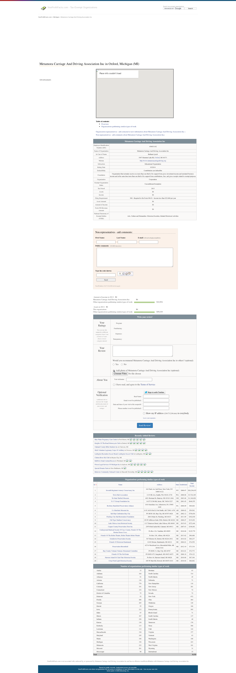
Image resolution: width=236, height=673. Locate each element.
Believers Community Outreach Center (107, 472)
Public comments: (108, 245)
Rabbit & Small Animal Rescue (105, 461)
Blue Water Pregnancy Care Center (106, 439)
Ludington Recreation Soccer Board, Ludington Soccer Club (114, 454)
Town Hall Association (120, 495)
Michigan (56, 17)
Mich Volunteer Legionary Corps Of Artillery (109, 450)
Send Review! (145, 425)
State (177, 484)
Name (120, 484)
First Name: (100, 237)
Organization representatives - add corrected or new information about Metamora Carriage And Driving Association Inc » (141, 131)
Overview (105, 124)
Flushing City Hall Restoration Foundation (120, 517)
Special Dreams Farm (102, 468)
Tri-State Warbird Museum (120, 498)
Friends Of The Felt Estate (120, 554)
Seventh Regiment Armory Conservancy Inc (120, 490)
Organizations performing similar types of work (118, 126)
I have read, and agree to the (135, 384)
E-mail (149, 237)
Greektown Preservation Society (120, 539)
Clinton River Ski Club (102, 457)
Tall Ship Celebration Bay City (120, 513)
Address (159, 484)
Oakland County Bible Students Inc (106, 447)
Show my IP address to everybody (167, 413)
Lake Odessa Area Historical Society (120, 523)
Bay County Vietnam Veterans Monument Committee (120, 551)
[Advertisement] (118, 39)
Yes (117, 364)
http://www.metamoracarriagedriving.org (153, 161)
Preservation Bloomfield (120, 546)
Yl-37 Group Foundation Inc (120, 501)
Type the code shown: (103, 270)
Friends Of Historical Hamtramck (120, 542)
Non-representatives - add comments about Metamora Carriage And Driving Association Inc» (130, 135)
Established (183, 484)
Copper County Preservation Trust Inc (120, 526)
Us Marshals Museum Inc (120, 510)
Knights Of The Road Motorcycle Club (107, 443)
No (125, 364)
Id (94, 484)
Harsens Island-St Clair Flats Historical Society (120, 557)
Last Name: (121, 237)
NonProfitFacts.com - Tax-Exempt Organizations (72, 7)
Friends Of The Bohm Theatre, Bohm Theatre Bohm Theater (120, 535)
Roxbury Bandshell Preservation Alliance (120, 506)
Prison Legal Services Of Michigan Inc (107, 464)
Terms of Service (148, 384)
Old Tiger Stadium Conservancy (120, 520)
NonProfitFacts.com (45, 17)
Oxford (157, 157)
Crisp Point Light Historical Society (120, 561)
